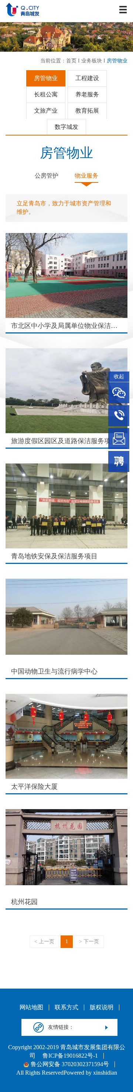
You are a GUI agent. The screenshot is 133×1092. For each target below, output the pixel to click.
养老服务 (87, 94)
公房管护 (46, 175)
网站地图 (31, 1007)
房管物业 (117, 61)
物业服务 (86, 175)
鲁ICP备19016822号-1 (70, 1056)
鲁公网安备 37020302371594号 (70, 1064)
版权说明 (101, 1007)
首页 (71, 61)
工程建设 (87, 78)
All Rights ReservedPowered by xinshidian (66, 1073)
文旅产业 (46, 110)
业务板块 (91, 61)
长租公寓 (46, 94)
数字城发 (66, 127)
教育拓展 (87, 110)
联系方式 (66, 1007)
